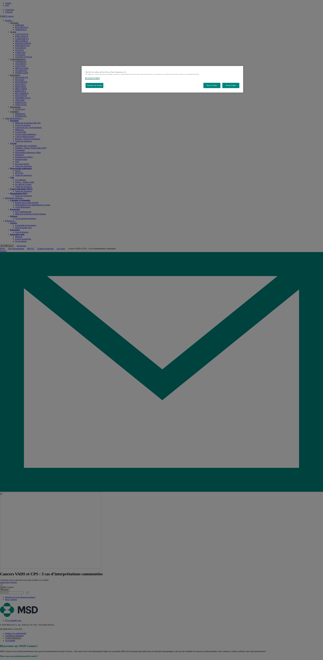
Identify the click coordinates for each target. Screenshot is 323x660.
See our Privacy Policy (92, 78)
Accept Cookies (231, 85)
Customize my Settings (94, 85)
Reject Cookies (212, 85)
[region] (162, 79)
